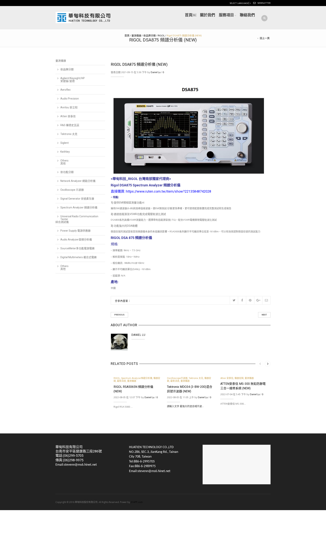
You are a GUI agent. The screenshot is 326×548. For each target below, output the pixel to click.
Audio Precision (69, 98)
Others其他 (64, 162)
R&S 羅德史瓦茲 (69, 125)
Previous (119, 315)
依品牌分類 (149, 35)
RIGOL (161, 35)
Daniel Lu (156, 72)
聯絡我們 (247, 15)
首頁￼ (190, 15)
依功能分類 (67, 172)
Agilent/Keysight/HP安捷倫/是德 (72, 80)
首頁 (127, 35)
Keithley (65, 151)
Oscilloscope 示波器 (72, 189)
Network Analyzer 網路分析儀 (77, 180)
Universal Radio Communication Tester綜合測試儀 (76, 219)
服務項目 (226, 15)
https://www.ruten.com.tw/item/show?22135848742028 (168, 191)
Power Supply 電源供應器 (75, 230)
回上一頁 (265, 38)
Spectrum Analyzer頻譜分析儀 (136, 378)
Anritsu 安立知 (69, 107)
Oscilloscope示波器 (177, 378)
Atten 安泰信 (226, 378)
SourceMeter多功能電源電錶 (77, 248)
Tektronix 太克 (196, 378)
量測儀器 (136, 35)
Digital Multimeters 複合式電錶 (78, 257)
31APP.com (137, 502)
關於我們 (207, 15)
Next (264, 315)
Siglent (64, 142)
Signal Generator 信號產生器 (77, 198)
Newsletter (264, 3)
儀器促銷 (239, 378)
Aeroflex (65, 89)
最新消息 (121, 381)
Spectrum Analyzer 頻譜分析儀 (78, 207)
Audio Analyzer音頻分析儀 (76, 239)
